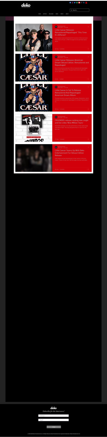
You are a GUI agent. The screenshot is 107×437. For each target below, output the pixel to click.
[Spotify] (77, 2)
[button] (86, 2)
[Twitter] (75, 2)
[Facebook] (70, 2)
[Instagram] (72, 2)
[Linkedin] (84, 2)
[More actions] (89, 27)
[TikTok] (81, 2)
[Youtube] (79, 2)
